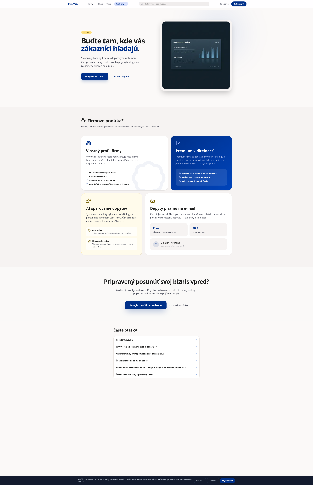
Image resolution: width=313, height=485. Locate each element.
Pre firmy (120, 4)
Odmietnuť (213, 480)
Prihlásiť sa (224, 4)
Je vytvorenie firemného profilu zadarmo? (156, 346)
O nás (108, 4)
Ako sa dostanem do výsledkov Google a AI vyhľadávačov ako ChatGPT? (156, 367)
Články (100, 4)
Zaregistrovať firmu (94, 76)
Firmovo (72, 4)
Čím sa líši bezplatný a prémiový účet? (156, 374)
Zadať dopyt (239, 4)
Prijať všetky (227, 480)
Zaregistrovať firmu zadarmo (146, 305)
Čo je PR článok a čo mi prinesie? (156, 360)
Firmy (90, 4)
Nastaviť (199, 480)
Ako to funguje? (122, 76)
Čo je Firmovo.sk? (156, 339)
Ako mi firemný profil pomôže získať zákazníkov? (156, 353)
